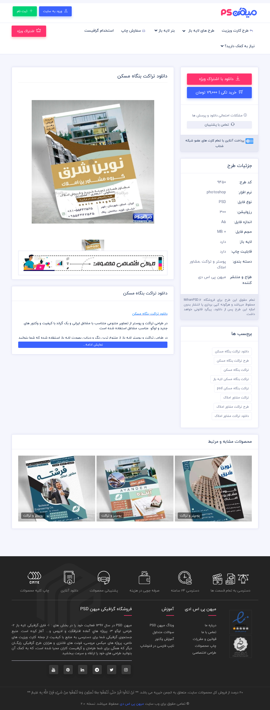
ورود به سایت (53, 11)
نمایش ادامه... (93, 345)
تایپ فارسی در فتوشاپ (157, 646)
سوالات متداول (163, 632)
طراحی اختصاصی (204, 652)
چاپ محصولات (205, 646)
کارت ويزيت (27, 637)
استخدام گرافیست (99, 30)
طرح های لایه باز (200, 30)
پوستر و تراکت (214, 261)
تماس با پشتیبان (217, 124)
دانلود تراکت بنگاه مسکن (232, 351)
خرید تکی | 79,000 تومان (217, 92)
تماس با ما (208, 632)
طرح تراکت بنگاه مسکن (233, 361)
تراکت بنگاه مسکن (236, 370)
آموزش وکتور (164, 639)
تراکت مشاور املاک (236, 398)
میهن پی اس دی (132, 704)
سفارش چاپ (131, 30)
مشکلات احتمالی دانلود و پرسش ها (218, 115)
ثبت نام (22, 11)
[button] (29, 162)
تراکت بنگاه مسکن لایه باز (231, 379)
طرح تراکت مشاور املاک (232, 407)
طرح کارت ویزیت (236, 30)
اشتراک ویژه (25, 31)
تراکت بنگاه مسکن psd (233, 388)
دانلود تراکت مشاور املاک (232, 416)
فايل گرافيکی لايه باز (31, 625)
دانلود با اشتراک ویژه (217, 79)
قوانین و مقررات (204, 639)
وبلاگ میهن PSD (162, 625)
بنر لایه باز (166, 30)
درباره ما (210, 625)
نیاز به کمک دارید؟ (239, 46)
